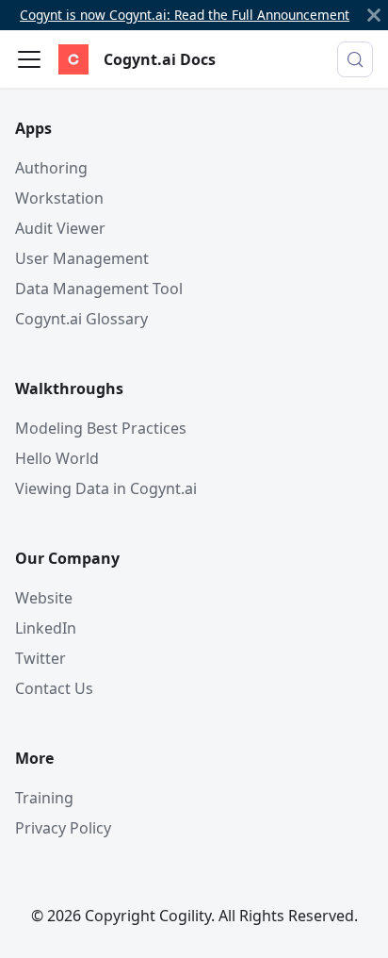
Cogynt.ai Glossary (81, 318)
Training (44, 797)
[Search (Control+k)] (355, 59)
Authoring (51, 167)
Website (44, 597)
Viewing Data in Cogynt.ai (106, 488)
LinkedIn (45, 628)
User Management (82, 258)
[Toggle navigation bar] (29, 59)
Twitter (40, 658)
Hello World (57, 458)
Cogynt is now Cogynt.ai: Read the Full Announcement (184, 15)
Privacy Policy (63, 828)
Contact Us (54, 688)
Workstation (59, 198)
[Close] (374, 15)
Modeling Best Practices (100, 428)
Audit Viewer (60, 228)
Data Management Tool (99, 288)
